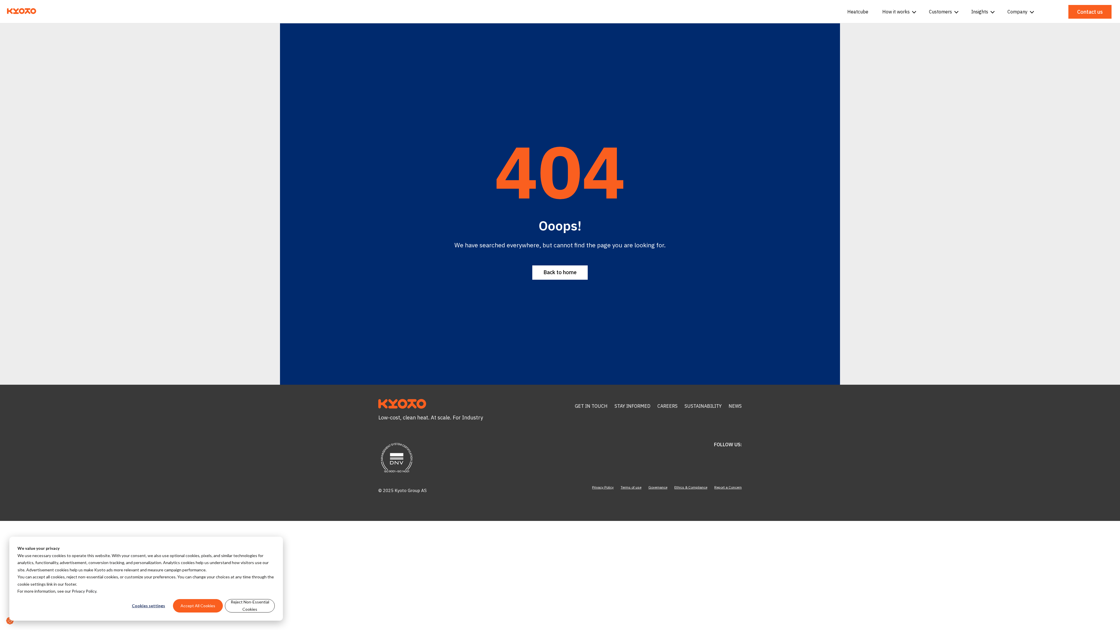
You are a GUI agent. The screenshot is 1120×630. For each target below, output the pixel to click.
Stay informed (632, 406)
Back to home (560, 272)
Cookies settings (148, 605)
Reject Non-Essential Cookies (250, 605)
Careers (667, 406)
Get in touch (591, 406)
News (735, 406)
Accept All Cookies (198, 605)
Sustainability (703, 406)
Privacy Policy (84, 591)
